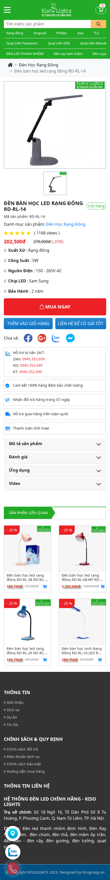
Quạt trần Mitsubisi (94, 43)
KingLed (40, 33)
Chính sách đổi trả (22, 749)
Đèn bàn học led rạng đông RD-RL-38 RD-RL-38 (26, 577)
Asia (80, 33)
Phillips (61, 33)
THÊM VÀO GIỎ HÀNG (28, 323)
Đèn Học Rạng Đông (38, 65)
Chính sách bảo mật (23, 764)
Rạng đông (14, 33)
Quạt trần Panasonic (22, 43)
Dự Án (11, 717)
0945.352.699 (33, 358)
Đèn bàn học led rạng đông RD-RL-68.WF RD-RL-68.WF (81, 577)
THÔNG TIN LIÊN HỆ (27, 786)
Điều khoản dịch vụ (23, 756)
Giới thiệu (15, 702)
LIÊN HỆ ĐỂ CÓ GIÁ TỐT (80, 323)
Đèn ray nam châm (68, 53)
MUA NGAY (57, 307)
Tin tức (12, 724)
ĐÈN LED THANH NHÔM (24, 53)
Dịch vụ (12, 709)
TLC (96, 33)
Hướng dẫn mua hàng (25, 771)
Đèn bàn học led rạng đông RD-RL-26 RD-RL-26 (26, 651)
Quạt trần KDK (59, 43)
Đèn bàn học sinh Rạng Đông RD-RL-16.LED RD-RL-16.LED (82, 651)
